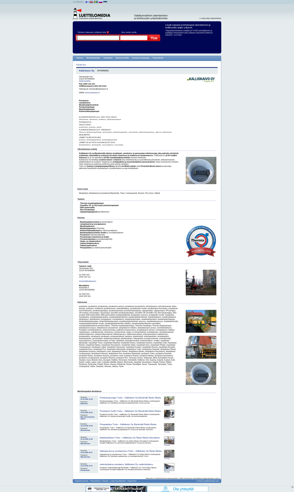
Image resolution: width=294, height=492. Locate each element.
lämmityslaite (96, 145)
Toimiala (81, 32)
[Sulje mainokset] (292, 487)
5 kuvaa (167, 405)
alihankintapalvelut (114, 119)
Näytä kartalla (84, 81)
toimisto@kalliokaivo (87, 281)
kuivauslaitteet (107, 145)
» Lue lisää (177, 35)
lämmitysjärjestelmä (94, 140)
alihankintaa (83, 119)
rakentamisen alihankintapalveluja (141, 132)
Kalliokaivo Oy (86, 70)
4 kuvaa (167, 472)
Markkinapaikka (93, 58)
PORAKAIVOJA (85, 122)
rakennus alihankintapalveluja (90, 132)
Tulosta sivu (81, 65)
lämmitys (82, 140)
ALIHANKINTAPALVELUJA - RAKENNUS (95, 130)
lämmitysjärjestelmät (109, 140)
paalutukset (83, 127)
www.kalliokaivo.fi (92, 93)
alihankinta (93, 119)
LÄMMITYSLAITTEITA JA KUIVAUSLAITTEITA (97, 142)
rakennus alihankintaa (163, 132)
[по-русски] (101, 3)
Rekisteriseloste (81, 481)
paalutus (92, 127)
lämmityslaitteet (84, 145)
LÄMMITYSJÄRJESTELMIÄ (90, 137)
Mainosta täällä (122, 58)
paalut (99, 127)
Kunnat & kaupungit (140, 58)
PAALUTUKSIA (85, 125)
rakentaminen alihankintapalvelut (115, 132)
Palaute (105, 481)
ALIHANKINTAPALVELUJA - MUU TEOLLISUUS (98, 117)
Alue (123, 32)
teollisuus (102, 119)
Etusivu (80, 58)
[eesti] (105, 3)
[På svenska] (96, 3)
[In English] (91, 3)
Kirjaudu (79, 2)
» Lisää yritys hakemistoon (210, 18)
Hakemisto (132, 481)
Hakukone (108, 58)
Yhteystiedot (157, 58)
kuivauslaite (118, 145)
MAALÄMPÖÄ (84, 135)
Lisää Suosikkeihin (118, 481)
